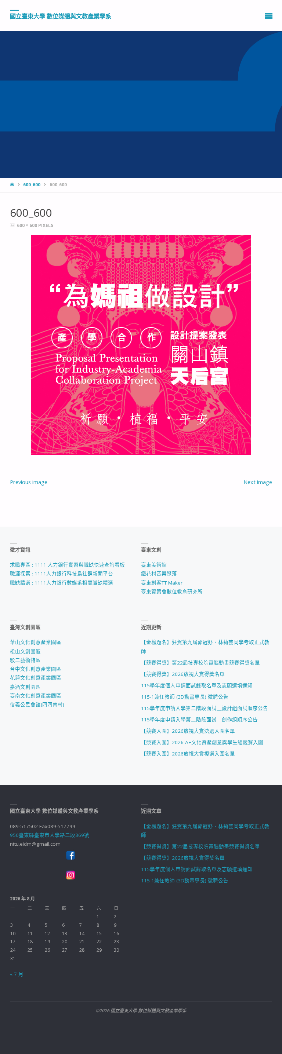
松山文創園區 (25, 651)
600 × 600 (27, 225)
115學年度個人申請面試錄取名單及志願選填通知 (197, 685)
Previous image (28, 482)
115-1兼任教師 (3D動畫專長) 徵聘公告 (184, 696)
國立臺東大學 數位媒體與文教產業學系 (60, 16)
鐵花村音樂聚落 (159, 573)
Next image (257, 482)
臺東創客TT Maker (161, 582)
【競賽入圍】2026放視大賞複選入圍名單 (188, 753)
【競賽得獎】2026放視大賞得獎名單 (183, 674)
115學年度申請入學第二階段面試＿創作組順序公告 (199, 719)
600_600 (31, 184)
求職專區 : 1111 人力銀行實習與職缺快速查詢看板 (67, 564)
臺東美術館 (154, 564)
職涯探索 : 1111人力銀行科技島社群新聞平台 (61, 573)
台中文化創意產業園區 (35, 669)
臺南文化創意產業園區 (35, 695)
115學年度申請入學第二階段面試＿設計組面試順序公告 (204, 708)
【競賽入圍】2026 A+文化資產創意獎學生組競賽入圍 (202, 742)
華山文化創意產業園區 (35, 642)
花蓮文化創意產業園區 (35, 677)
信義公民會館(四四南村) (37, 704)
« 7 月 (17, 974)
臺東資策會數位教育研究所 (172, 591)
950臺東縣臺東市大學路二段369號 (49, 835)
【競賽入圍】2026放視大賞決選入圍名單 (188, 731)
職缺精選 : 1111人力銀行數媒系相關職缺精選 (61, 582)
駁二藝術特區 (25, 660)
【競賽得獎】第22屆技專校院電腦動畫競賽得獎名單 (200, 662)
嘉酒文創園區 (25, 687)
